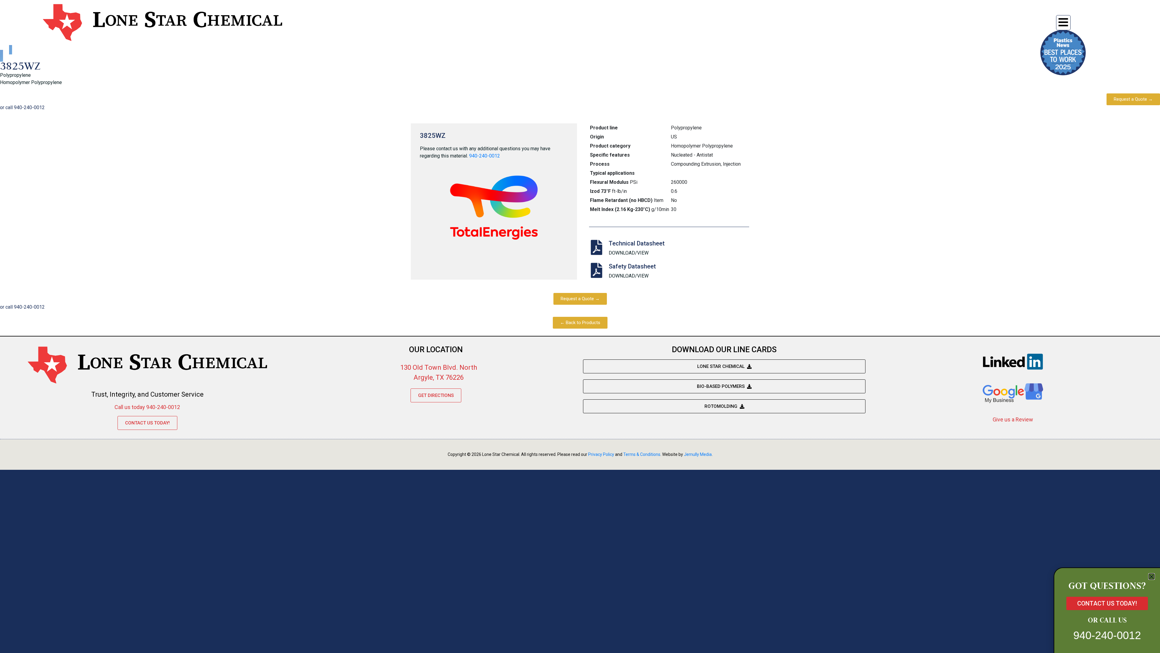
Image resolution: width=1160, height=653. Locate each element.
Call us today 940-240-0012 (147, 407)
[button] (1151, 576)
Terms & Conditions (641, 454)
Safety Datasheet (632, 266)
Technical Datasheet (637, 243)
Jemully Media (698, 454)
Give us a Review (1013, 419)
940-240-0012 (484, 156)
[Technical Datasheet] (596, 247)
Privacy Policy (601, 454)
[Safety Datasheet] (596, 270)
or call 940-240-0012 (22, 107)
